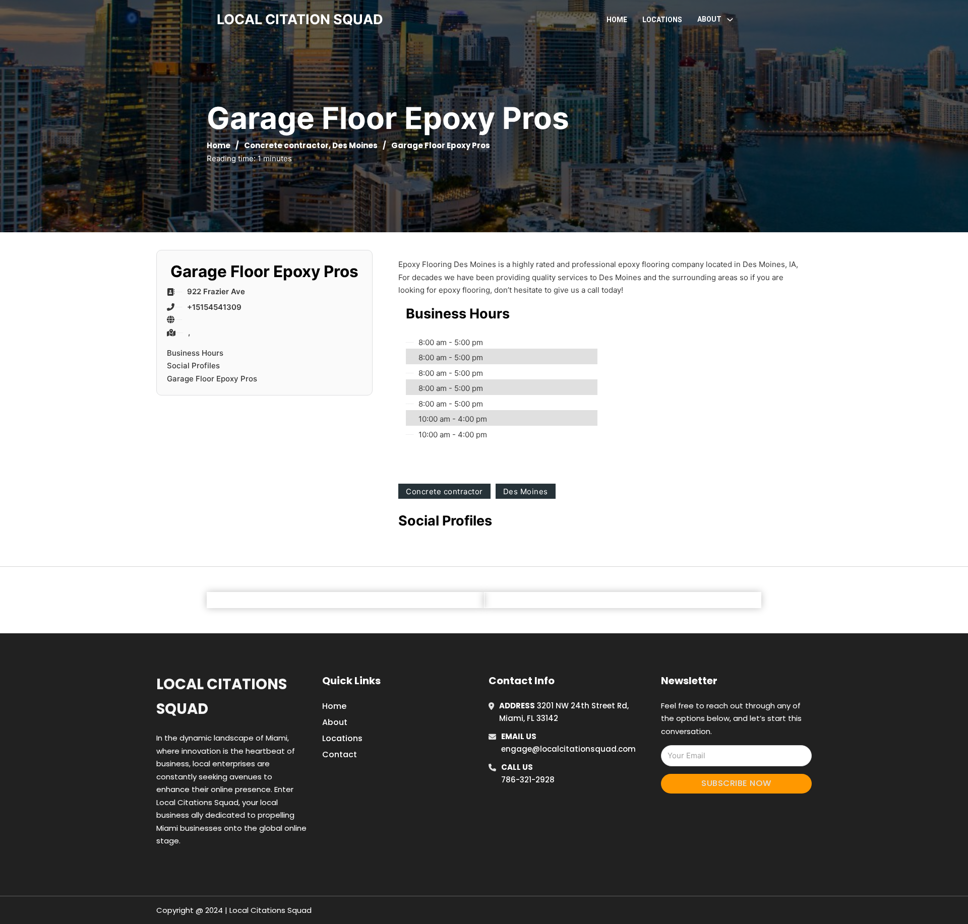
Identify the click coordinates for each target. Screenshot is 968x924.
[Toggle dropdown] (730, 19)
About (334, 722)
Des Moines (355, 145)
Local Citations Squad (221, 696)
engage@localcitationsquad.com (568, 749)
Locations (662, 20)
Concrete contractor (286, 145)
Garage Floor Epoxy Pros (212, 378)
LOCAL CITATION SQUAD (300, 19)
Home (617, 20)
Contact (339, 754)
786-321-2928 (528, 779)
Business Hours (195, 353)
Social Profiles (193, 365)
